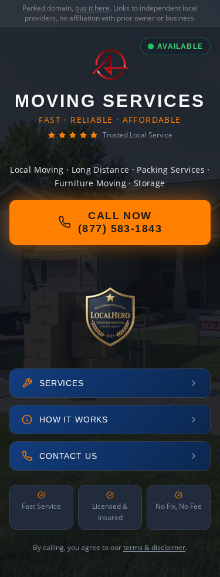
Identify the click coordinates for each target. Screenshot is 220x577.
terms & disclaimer (154, 547)
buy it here (92, 8)
